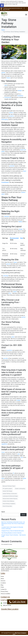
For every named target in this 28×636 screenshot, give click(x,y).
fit (13, 473)
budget (18, 400)
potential (11, 166)
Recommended (14, 238)
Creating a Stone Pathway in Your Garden (10, 39)
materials (6, 216)
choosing (5, 275)
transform (9, 350)
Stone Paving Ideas (7, 506)
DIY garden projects (7, 488)
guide (24, 478)
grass (15, 262)
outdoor (11, 112)
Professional (7, 97)
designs (20, 90)
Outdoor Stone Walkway (8, 501)
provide (5, 358)
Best (21, 238)
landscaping (4, 119)
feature (8, 77)
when (2, 478)
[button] (2, 5)
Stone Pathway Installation (9, 503)
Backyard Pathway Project (9, 486)
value (5, 85)
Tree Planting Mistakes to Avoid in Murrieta (11, 532)
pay (19, 454)
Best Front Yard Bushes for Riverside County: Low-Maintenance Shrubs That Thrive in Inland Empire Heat (13, 523)
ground (8, 264)
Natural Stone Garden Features (10, 498)
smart (24, 171)
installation (20, 95)
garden (3, 72)
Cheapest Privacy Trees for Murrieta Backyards (12, 530)
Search (3, 511)
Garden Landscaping (20, 488)
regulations (4, 444)
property (11, 116)
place (12, 337)
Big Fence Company (20, 632)
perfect (23, 317)
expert (15, 291)
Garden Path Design (7, 491)
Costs (3, 452)
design (20, 229)
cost (21, 457)
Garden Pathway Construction (10, 493)
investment (5, 182)
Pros (10, 293)
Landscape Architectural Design (10, 496)
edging (20, 221)
